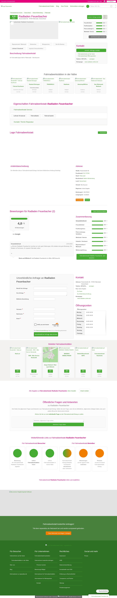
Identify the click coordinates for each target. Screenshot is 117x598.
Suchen (114, 6)
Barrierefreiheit (103, 591)
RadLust (17, 353)
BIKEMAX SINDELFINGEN (66, 354)
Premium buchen (41, 565)
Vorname (19, 309)
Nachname (19, 314)
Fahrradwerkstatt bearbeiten (42, 555)
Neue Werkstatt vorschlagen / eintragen (59, 533)
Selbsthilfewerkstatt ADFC (83, 354)
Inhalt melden (84, 391)
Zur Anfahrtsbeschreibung (84, 294)
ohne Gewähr (71, 391)
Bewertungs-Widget (40, 569)
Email (18, 318)
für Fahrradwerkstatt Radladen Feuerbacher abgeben (17, 463)
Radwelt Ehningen (34, 84)
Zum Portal (64, 6)
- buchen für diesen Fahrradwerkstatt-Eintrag (99, 463)
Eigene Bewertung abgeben (99, 211)
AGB (61, 560)
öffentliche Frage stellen (59, 424)
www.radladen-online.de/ (91, 62)
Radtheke (66, 84)
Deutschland (82, 181)
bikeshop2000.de (83, 84)
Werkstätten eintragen (77, 6)
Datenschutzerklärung (42, 330)
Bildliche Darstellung (22, 299)
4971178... (84, 59)
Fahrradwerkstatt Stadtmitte (99, 354)
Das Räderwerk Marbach (98, 85)
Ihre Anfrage (20, 293)
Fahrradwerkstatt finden (46, 6)
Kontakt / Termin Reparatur (23, 122)
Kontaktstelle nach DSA (66, 569)
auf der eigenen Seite (83, 462)
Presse (86, 555)
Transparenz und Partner (66, 578)
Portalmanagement (65, 587)
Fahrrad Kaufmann (18, 86)
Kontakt (87, 199)
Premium (103, 76)
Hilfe (101, 1)
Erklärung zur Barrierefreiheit (67, 574)
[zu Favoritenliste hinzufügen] (12, 23)
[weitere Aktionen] (105, 17)
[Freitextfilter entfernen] (111, 6)
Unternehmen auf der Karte (17, 555)
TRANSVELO (50, 84)
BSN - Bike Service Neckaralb (34, 356)
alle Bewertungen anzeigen (98, 36)
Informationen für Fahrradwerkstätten (45, 574)
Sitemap (62, 583)
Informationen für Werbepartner (43, 578)
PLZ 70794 (86, 173)
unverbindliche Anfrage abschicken (46, 334)
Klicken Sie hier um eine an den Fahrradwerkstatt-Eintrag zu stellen (59, 414)
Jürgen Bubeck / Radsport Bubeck (50, 366)
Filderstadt (82, 176)
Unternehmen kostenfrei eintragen (44, 560)
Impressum (63, 555)
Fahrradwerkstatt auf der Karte (86, 54)
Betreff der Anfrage (21, 288)
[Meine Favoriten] (87, 6)
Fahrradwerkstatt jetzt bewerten (92, 257)
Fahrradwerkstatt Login (93, 1)
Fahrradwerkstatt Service (22, 110)
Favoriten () (99, 596)
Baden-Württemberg (89, 178)
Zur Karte (79, 291)
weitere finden (33, 462)
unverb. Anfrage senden (94, 17)
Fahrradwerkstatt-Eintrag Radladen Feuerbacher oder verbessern (67, 464)
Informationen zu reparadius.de (18, 574)
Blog (57, 6)
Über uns (12, 565)
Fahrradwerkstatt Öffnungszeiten (87, 56)
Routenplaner (103, 132)
